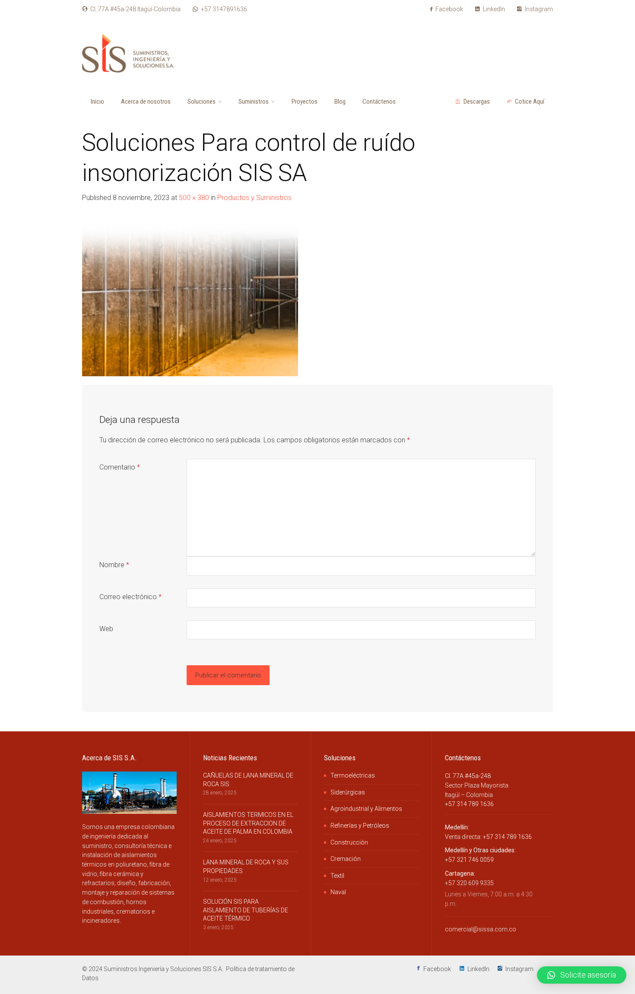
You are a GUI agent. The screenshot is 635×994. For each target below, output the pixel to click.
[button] (581, 975)
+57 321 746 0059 (469, 859)
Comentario (119, 467)
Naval (338, 892)
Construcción (349, 842)
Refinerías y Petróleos (359, 825)
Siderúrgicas (347, 792)
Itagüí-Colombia (135, 9)
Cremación (345, 858)
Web (106, 629)
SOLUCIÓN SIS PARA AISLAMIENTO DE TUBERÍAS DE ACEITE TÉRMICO (245, 910)
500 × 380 (194, 198)
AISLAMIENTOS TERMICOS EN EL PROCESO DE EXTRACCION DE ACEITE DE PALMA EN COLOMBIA (248, 823)
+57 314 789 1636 (469, 803)
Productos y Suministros (254, 198)
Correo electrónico (130, 597)
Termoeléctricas (352, 775)
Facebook (448, 9)
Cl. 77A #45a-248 (468, 775)
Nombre (114, 565)
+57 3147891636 (224, 9)
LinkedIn (493, 9)
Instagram (538, 9)
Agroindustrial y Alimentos (366, 808)
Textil (337, 875)
